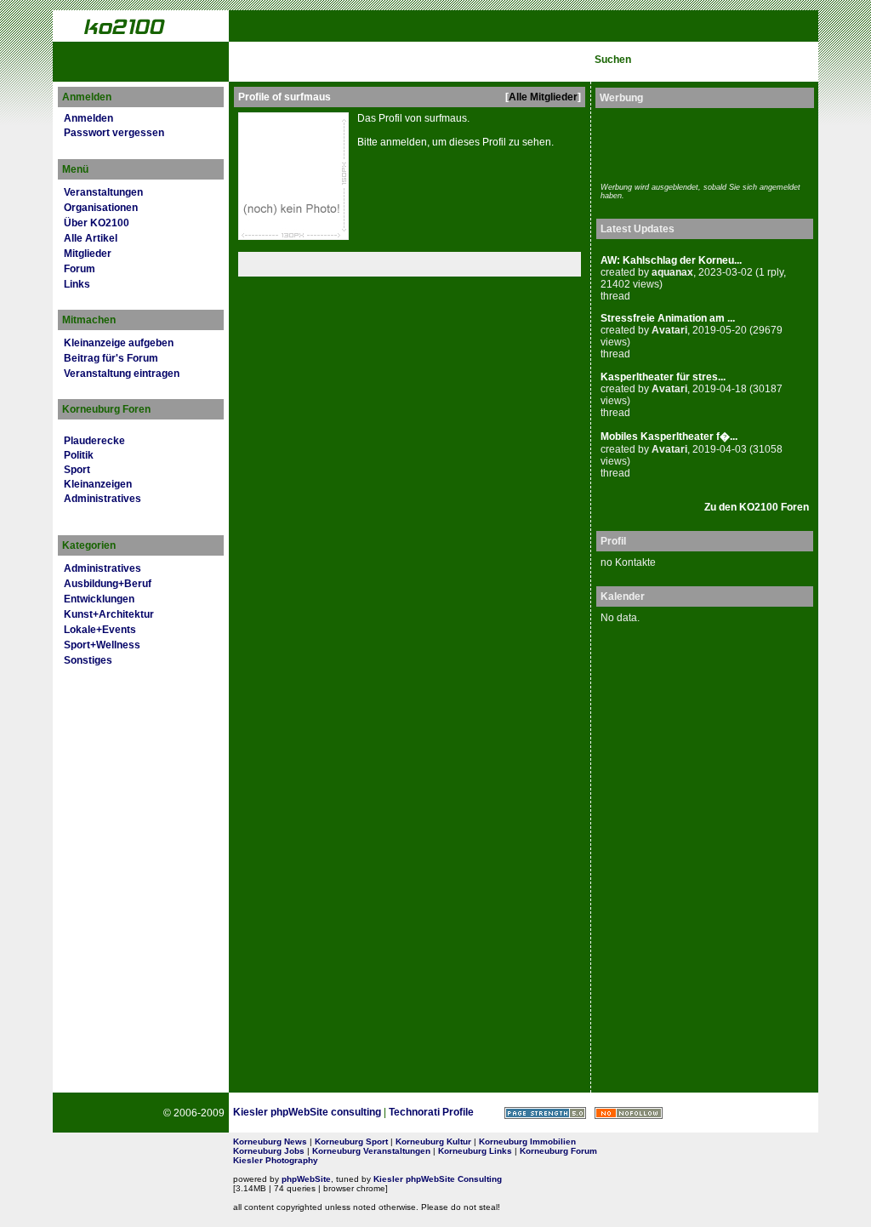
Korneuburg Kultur (433, 1141)
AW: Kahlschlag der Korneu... (671, 260)
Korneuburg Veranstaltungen (371, 1151)
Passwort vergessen (114, 133)
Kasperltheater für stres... (663, 377)
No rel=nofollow (629, 1113)
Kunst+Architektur (109, 614)
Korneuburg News (270, 1141)
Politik (79, 455)
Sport (77, 470)
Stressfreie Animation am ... (668, 318)
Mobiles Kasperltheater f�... (669, 436)
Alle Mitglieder (543, 97)
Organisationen (101, 208)
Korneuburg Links (475, 1151)
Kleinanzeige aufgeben (119, 343)
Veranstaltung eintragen (121, 374)
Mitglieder (87, 254)
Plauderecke (94, 441)
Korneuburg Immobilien (527, 1141)
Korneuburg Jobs (269, 1151)
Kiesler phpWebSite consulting (307, 1112)
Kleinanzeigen (98, 484)
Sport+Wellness (102, 645)
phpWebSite (306, 1179)
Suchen (613, 60)
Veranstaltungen (103, 192)
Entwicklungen (99, 599)
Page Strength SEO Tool (545, 1113)
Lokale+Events (100, 630)
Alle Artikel (90, 238)
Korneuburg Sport (351, 1141)
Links (77, 284)
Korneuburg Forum (558, 1151)
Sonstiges (88, 660)
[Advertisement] (700, 142)
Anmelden (88, 118)
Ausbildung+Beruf (107, 584)
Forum (79, 269)
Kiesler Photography (275, 1160)
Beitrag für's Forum (111, 358)
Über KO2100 (96, 223)
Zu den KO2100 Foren (756, 507)
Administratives (102, 499)
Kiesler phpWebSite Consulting (437, 1179)
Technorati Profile (431, 1112)
